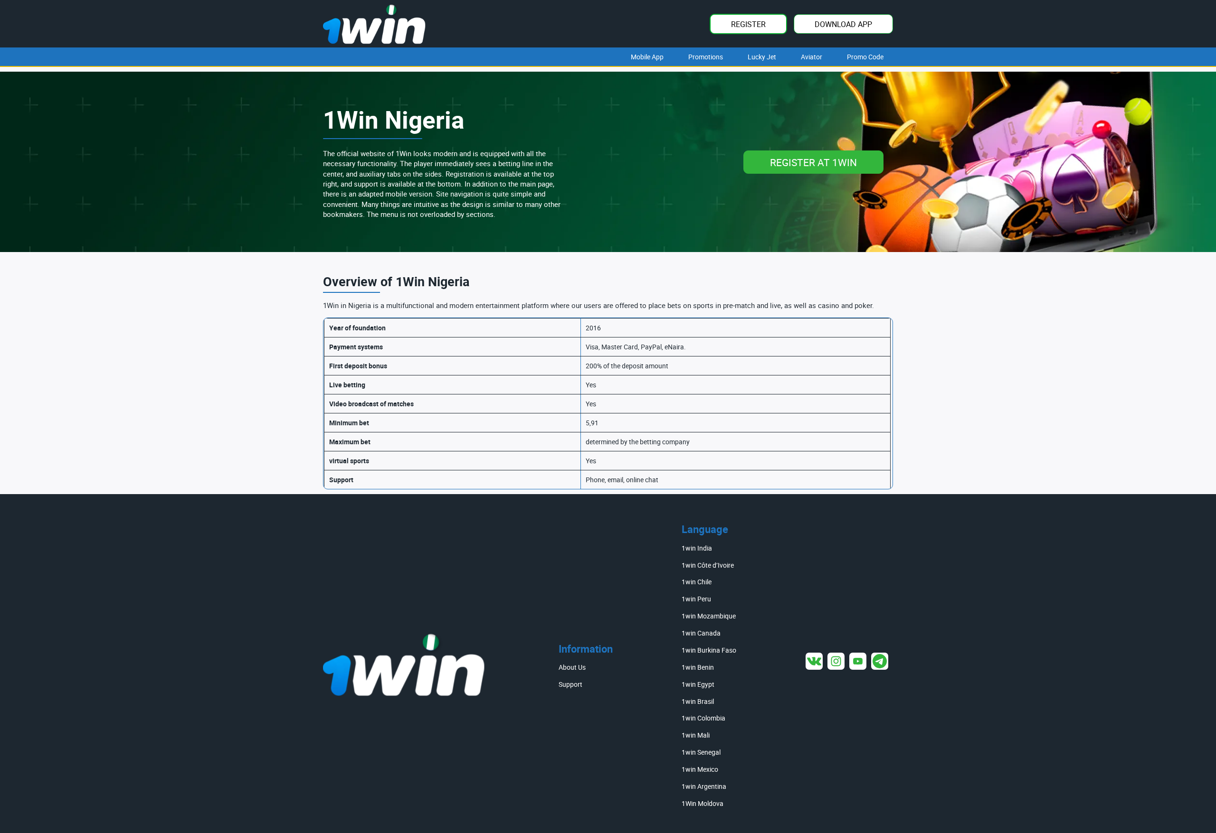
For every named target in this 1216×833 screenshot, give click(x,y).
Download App (843, 24)
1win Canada (701, 632)
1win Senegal (701, 752)
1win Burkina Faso (709, 650)
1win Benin (698, 667)
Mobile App (647, 56)
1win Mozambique (709, 615)
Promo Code (865, 56)
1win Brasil (698, 701)
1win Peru (696, 598)
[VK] (814, 661)
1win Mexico (700, 769)
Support (570, 684)
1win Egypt (698, 684)
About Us (572, 667)
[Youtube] (857, 661)
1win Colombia (703, 717)
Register (748, 24)
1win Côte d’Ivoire (708, 565)
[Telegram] (879, 661)
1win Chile (697, 581)
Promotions (705, 56)
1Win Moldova (702, 803)
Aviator (811, 56)
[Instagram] (836, 661)
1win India (697, 547)
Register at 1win (813, 162)
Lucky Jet (762, 56)
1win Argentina (704, 786)
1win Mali (696, 734)
